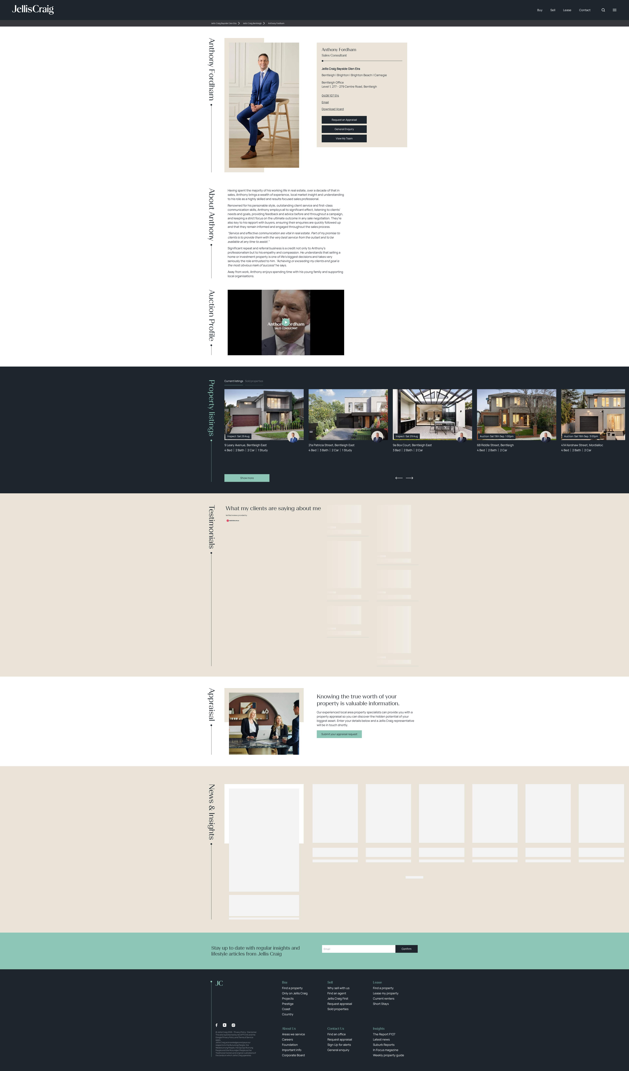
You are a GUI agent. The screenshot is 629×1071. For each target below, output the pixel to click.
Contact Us (335, 1029)
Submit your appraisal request (339, 734)
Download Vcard (333, 109)
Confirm (406, 949)
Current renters (383, 998)
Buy (540, 10)
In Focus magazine (385, 1050)
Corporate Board (293, 1055)
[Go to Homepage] (33, 10)
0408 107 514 (330, 95)
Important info (291, 1050)
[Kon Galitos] (377, 437)
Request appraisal (339, 1004)
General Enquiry (344, 129)
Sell (552, 10)
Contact (585, 10)
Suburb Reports (383, 1045)
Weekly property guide (388, 1055)
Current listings (233, 381)
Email (325, 102)
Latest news (381, 1039)
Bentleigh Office (333, 82)
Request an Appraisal (344, 120)
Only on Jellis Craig (295, 993)
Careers (287, 1039)
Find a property (292, 988)
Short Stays (381, 1004)
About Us (289, 1029)
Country (287, 1014)
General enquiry (338, 1050)
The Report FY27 (384, 1034)
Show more (247, 478)
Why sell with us (338, 988)
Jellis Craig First (337, 998)
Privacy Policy (240, 1032)
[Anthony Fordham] (293, 437)
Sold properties (254, 381)
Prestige (288, 1004)
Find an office (336, 1034)
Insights (379, 1029)
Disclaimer (252, 1032)
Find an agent (336, 993)
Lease (567, 10)
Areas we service (293, 1034)
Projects (288, 998)
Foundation (290, 1045)
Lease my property (386, 993)
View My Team (344, 138)
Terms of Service (246, 1037)
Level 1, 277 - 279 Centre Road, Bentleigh (349, 86)
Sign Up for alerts (339, 1045)
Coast (286, 1009)
